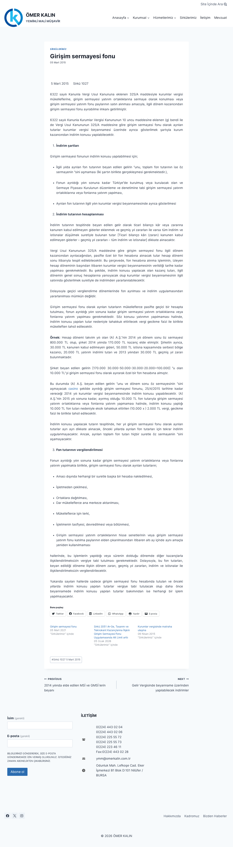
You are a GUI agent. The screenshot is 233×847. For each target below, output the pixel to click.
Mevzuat (220, 17)
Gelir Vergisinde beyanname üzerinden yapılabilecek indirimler (160, 685)
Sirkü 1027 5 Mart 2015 (66, 659)
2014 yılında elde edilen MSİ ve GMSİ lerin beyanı (75, 685)
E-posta (18, 736)
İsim (15, 718)
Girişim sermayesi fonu (63, 626)
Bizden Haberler (215, 816)
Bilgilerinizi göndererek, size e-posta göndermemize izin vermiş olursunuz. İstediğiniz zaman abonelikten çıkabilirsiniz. (39, 757)
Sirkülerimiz (188, 17)
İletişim (205, 17)
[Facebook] (7, 816)
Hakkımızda (172, 816)
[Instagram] (22, 816)
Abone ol (17, 772)
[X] (14, 816)
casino (73, 388)
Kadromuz (191, 816)
